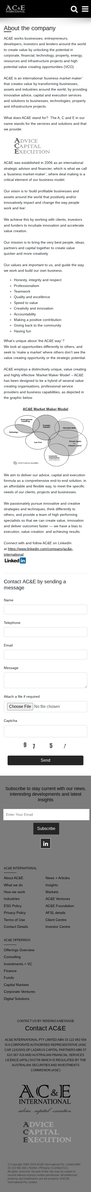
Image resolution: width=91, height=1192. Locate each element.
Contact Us (59, 1168)
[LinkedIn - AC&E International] (15, 560)
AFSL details (55, 913)
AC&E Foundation (60, 906)
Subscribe (46, 828)
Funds (9, 978)
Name (8, 600)
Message (11, 668)
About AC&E (13, 878)
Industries (11, 899)
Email (8, 645)
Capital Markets (16, 985)
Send (45, 760)
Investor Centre (58, 927)
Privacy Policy (15, 913)
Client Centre (56, 920)
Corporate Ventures (19, 992)
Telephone (12, 623)
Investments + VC (18, 964)
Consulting (12, 957)
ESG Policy (12, 906)
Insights (52, 885)
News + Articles (58, 878)
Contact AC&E (45, 1028)
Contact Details (16, 927)
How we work (14, 892)
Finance (10, 971)
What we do (13, 885)
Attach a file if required (22, 696)
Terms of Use (14, 920)
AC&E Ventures (58, 899)
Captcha (10, 721)
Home (33, 1168)
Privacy (44, 1168)
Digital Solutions (16, 999)
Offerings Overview (19, 950)
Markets (52, 892)
